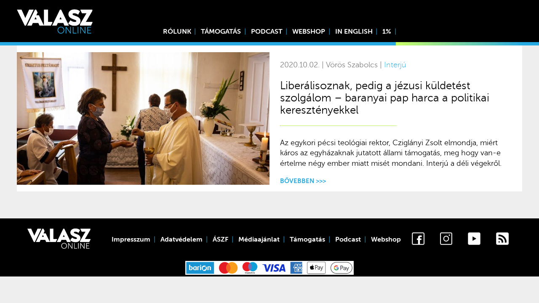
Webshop (308, 31)
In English (354, 31)
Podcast (267, 31)
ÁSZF (220, 239)
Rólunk (177, 31)
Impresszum (131, 239)
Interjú (395, 65)
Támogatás (221, 31)
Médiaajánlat (259, 239)
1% (386, 31)
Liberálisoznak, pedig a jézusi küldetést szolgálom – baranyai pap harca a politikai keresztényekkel (384, 98)
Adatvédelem (181, 239)
